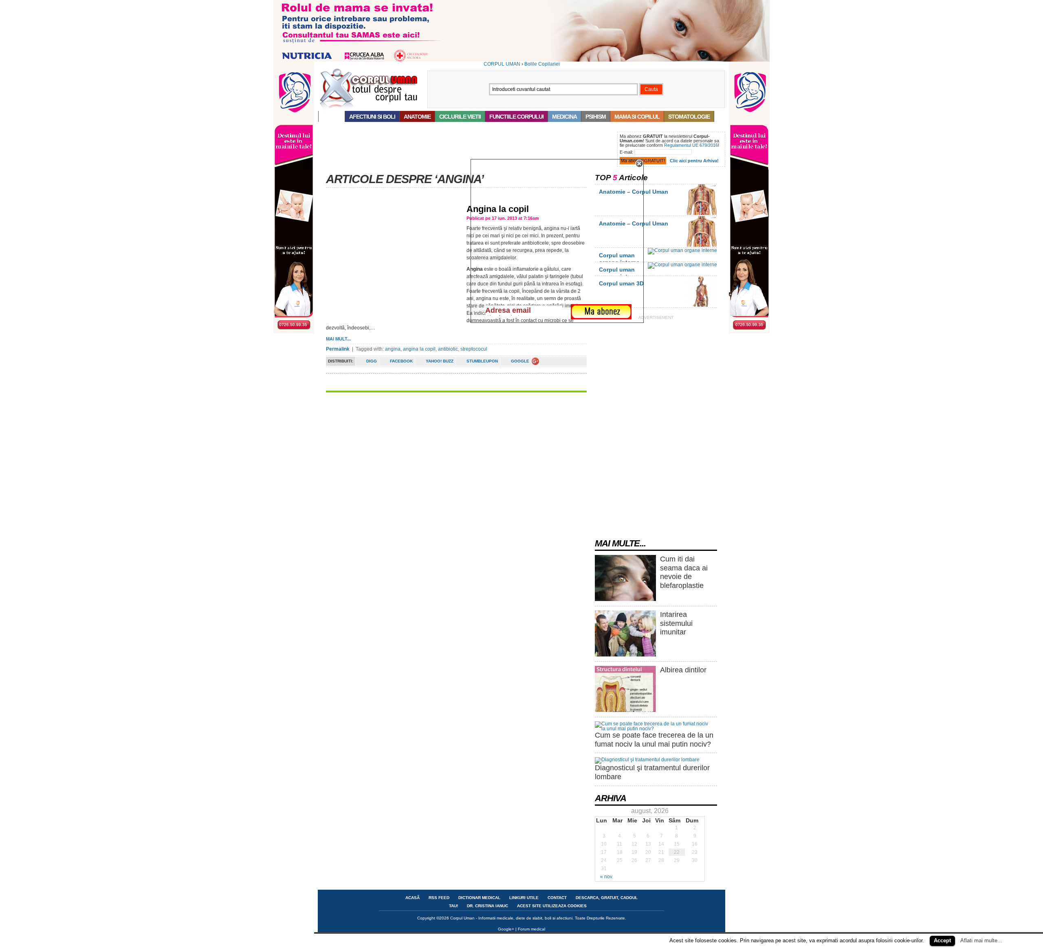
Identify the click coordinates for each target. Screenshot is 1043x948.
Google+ (506, 929)
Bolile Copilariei (542, 64)
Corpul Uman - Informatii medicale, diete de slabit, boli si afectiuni (511, 918)
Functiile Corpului (516, 116)
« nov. (606, 876)
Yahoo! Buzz (439, 361)
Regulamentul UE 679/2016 (691, 145)
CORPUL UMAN (502, 64)
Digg (371, 361)
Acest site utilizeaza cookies (552, 906)
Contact (557, 897)
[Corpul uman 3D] (702, 305)
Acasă (332, 116)
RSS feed (439, 897)
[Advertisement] (466, 150)
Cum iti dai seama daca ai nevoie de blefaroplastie (684, 572)
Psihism (595, 116)
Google (520, 361)
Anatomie (417, 116)
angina (392, 349)
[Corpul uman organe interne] (682, 250)
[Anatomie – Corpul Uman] (702, 213)
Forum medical (531, 929)
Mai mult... (338, 338)
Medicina (564, 116)
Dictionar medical (479, 897)
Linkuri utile (524, 897)
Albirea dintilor (683, 670)
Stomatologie (689, 116)
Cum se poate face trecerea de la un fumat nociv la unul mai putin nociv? (654, 739)
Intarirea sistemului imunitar (676, 623)
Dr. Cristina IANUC (487, 906)
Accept (942, 940)
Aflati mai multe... (981, 940)
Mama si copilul (637, 116)
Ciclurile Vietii (460, 116)
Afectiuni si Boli (372, 116)
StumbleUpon (482, 361)
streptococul (473, 349)
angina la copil (419, 349)
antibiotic (448, 349)
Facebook (401, 361)
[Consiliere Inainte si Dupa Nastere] (521, 60)
